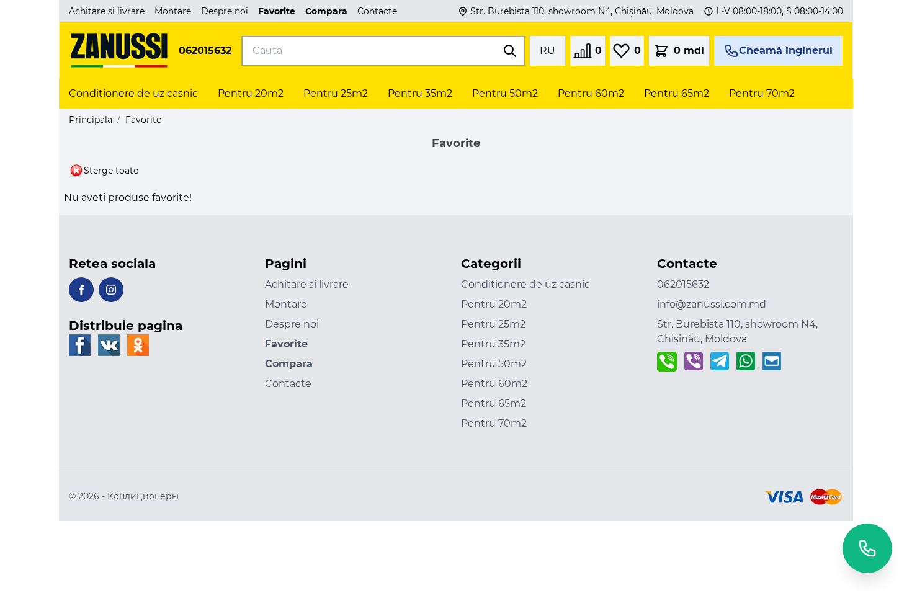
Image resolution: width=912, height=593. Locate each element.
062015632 (205, 50)
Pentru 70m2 (494, 423)
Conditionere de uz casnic (525, 284)
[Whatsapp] (745, 362)
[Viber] (693, 362)
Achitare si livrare (107, 11)
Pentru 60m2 (494, 384)
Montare (172, 11)
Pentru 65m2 (493, 403)
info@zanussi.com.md (711, 304)
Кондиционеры (143, 496)
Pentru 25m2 (493, 324)
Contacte (377, 11)
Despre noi (224, 11)
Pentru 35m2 (493, 344)
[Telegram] (719, 362)
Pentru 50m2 (494, 364)
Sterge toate (111, 170)
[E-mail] (771, 362)
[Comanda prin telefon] (667, 362)
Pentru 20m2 (494, 304)
